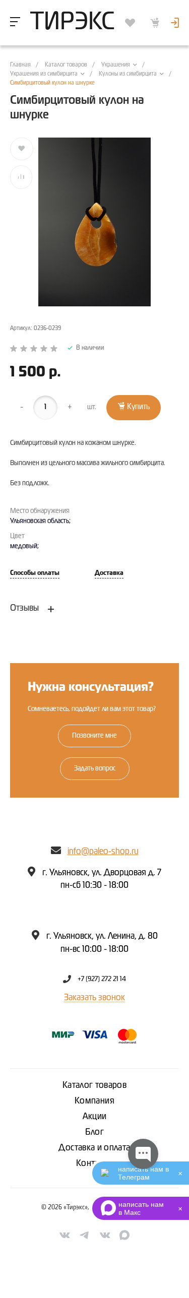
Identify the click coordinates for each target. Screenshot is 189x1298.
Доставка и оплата (94, 1148)
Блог (94, 1132)
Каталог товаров (94, 1085)
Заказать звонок (94, 998)
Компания (94, 1101)
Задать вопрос (94, 768)
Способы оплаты (34, 573)
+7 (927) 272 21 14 (102, 979)
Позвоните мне (94, 736)
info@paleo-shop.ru (103, 852)
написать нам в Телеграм (143, 1173)
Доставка (109, 573)
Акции (95, 1117)
